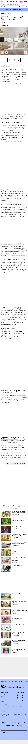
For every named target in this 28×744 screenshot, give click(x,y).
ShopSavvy (7, 333)
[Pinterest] (22, 697)
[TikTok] (22, 695)
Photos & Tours (4, 6)
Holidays (10, 13)
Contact (3, 699)
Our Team (3, 694)
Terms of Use (15, 737)
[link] (19, 512)
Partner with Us (23, 733)
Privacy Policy (9, 715)
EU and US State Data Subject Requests (17, 738)
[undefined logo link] (10, 1)
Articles (16, 6)
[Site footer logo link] (14, 687)
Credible (3, 244)
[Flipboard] (22, 700)
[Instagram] (17, 695)
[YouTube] (17, 700)
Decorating (11, 6)
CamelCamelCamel (20, 331)
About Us (3, 696)
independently (5, 64)
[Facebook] (17, 697)
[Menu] (2, 1)
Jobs (18, 733)
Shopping (3, 13)
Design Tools (21, 6)
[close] (27, 741)
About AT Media (13, 733)
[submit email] (25, 711)
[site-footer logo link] (4, 733)
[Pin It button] (6, 52)
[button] (25, 52)
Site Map (3, 701)
